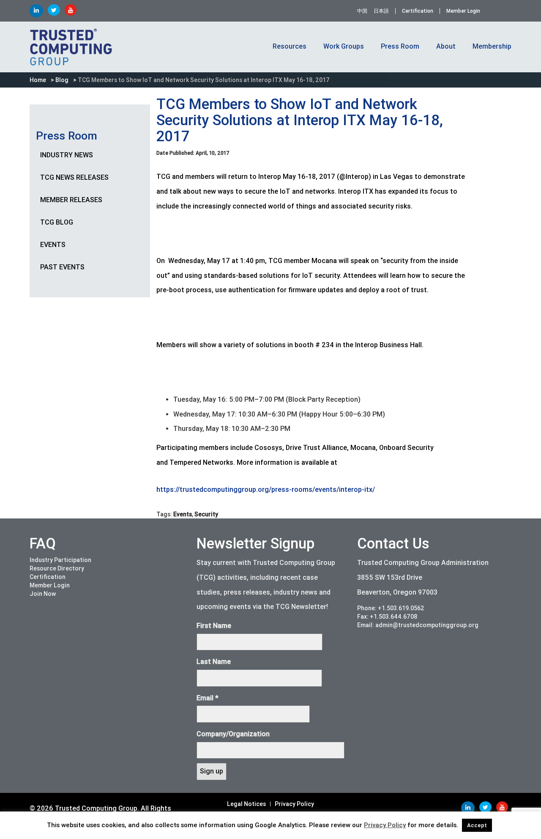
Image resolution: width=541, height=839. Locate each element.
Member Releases (71, 200)
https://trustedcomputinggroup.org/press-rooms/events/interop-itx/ (265, 489)
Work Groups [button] (343, 46)
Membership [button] (492, 46)
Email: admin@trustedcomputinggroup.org (417, 625)
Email (208, 698)
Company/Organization (233, 734)
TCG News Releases (74, 177)
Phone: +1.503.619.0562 (390, 608)
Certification (417, 11)
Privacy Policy (294, 803)
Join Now (43, 593)
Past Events (62, 267)
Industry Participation (60, 560)
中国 (362, 11)
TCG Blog (56, 222)
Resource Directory (57, 568)
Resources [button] (289, 46)
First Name (214, 626)
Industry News (66, 155)
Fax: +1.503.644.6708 (387, 616)
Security (206, 514)
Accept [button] (477, 825)
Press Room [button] (400, 46)
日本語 (381, 11)
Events (53, 245)
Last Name (214, 662)
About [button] (446, 46)
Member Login (463, 11)
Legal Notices (246, 803)
